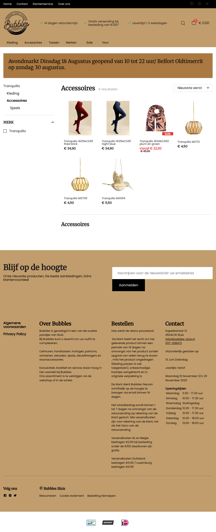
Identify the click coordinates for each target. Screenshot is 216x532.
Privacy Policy (14, 334)
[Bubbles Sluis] (16, 23)
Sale (89, 42)
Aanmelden (128, 285)
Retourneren (47, 496)
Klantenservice (43, 4)
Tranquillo (17, 131)
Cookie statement (71, 496)
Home (7, 4)
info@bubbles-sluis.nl (180, 339)
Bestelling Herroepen (101, 496)
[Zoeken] (182, 23)
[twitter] (207, 4)
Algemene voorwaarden (14, 325)
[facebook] (192, 4)
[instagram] (199, 4)
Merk (8, 122)
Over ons (64, 4)
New (105, 42)
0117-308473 (173, 343)
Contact (22, 4)
